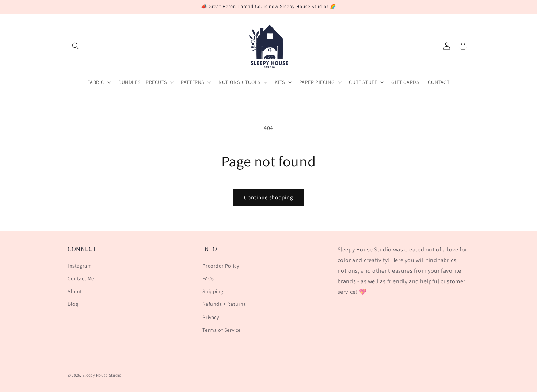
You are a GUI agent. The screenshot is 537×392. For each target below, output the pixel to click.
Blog (73, 304)
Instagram (80, 265)
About (75, 291)
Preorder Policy (220, 265)
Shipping (212, 291)
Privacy (210, 317)
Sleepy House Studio (102, 375)
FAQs (208, 278)
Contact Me (81, 278)
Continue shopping (268, 197)
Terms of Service (221, 330)
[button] (76, 46)
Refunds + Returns (224, 304)
